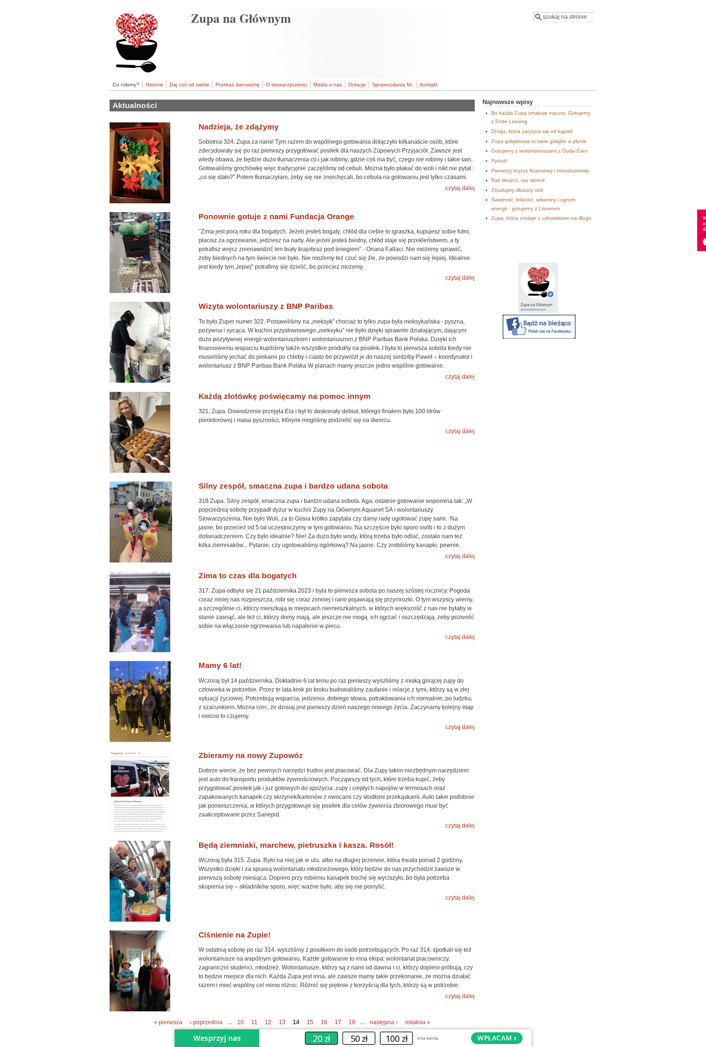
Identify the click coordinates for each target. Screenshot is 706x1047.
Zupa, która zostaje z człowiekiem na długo (541, 218)
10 (240, 1022)
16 (324, 1022)
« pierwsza (168, 1022)
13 (282, 1022)
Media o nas (327, 84)
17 (338, 1022)
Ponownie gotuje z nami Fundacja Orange (276, 216)
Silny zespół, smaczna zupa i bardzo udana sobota (293, 486)
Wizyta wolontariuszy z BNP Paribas (266, 306)
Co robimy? (126, 84)
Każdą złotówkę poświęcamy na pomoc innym (285, 396)
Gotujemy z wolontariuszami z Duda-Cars (539, 151)
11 (254, 1022)
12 (268, 1022)
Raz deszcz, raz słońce (518, 180)
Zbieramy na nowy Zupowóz (251, 755)
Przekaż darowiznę (237, 84)
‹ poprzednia (206, 1022)
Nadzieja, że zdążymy (239, 126)
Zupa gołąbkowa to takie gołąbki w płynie (538, 141)
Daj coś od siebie (189, 84)
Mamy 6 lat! (220, 665)
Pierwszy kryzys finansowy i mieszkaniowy (540, 171)
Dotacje (357, 84)
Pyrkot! (499, 161)
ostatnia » (417, 1022)
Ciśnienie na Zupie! (235, 934)
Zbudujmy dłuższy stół (517, 190)
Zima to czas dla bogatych (248, 575)
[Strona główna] (149, 72)
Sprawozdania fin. (393, 84)
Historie (154, 84)
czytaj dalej (460, 188)
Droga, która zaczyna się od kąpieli (532, 131)
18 (352, 1022)
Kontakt (429, 84)
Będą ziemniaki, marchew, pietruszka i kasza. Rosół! (296, 845)
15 (310, 1022)
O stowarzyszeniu (286, 84)
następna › (383, 1022)
